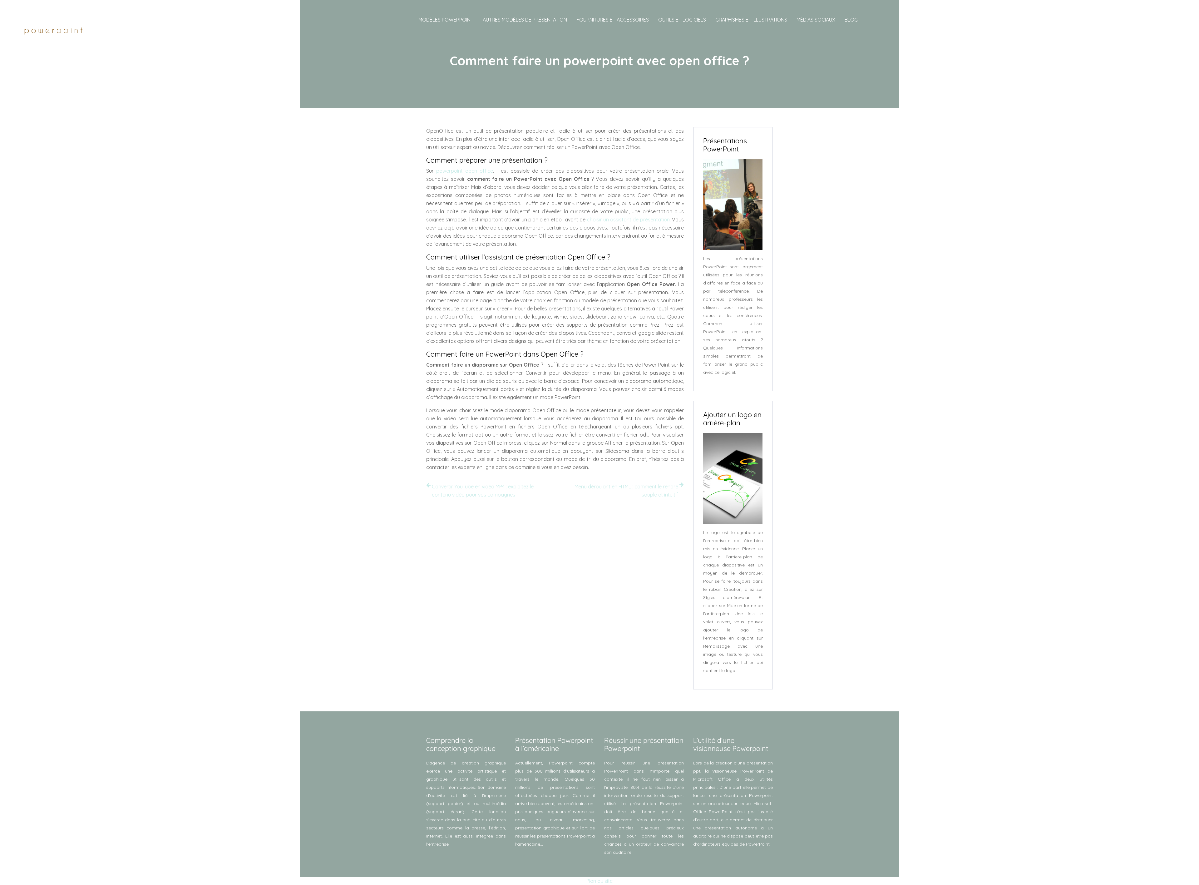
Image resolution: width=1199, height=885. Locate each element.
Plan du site (599, 881)
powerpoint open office (464, 171)
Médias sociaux (816, 20)
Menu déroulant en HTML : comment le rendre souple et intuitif (626, 490)
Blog (851, 20)
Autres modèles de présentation (525, 20)
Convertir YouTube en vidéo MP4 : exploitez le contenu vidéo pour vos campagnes (483, 490)
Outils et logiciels (682, 20)
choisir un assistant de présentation (628, 219)
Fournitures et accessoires (612, 20)
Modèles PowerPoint (445, 20)
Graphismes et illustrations (751, 20)
